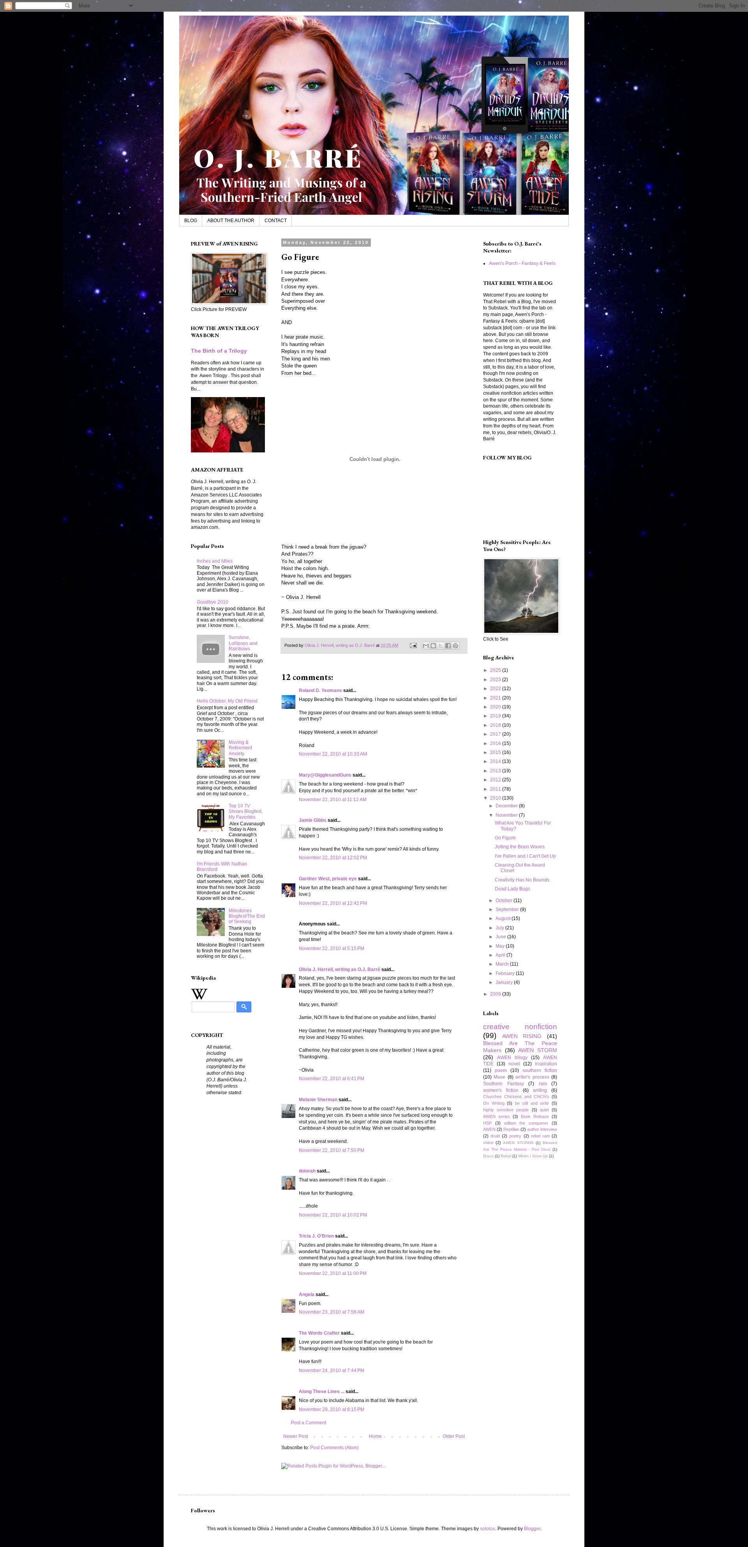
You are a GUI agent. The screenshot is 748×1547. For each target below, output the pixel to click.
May (501, 946)
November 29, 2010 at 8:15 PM (331, 1409)
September (508, 909)
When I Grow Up (533, 1156)
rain (543, 1083)
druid (495, 1136)
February (506, 973)
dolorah (307, 1171)
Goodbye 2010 (212, 602)
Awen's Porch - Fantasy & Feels (522, 263)
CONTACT (276, 220)
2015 (496, 752)
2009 (496, 994)
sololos (487, 1528)
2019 (496, 716)
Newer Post (295, 1436)
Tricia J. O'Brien (316, 1236)
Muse (499, 1077)
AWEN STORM (537, 1050)
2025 (496, 670)
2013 (496, 771)
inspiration (546, 1064)
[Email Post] (413, 645)
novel (514, 1064)
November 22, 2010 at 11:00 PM (333, 1273)
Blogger (532, 1528)
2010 (496, 798)
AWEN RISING (522, 1036)
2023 (496, 679)
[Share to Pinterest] (455, 646)
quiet (544, 1109)
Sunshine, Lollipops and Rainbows (243, 643)
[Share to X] (441, 646)
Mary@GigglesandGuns (325, 775)
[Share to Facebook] (448, 646)
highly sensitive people (506, 1109)
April (501, 955)
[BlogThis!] (433, 646)
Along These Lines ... (321, 1391)
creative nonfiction (520, 1027)
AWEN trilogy (512, 1057)
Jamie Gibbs (312, 820)
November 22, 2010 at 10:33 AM (333, 754)
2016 (496, 743)
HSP (487, 1123)
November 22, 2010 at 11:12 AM (333, 799)
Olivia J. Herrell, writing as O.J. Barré (339, 969)
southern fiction (539, 1070)
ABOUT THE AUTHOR (230, 220)
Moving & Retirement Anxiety (240, 748)
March (503, 964)
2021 (496, 698)
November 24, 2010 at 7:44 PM (331, 1370)
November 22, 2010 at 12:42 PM (333, 903)
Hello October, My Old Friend (227, 701)
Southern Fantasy (503, 1083)
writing (540, 1090)
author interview (542, 1129)
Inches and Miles (215, 561)
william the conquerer (526, 1123)
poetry (515, 1136)
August (504, 918)
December (507, 806)
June (501, 937)
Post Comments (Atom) (334, 1447)
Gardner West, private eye (328, 878)
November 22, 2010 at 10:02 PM (333, 1215)
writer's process (532, 1077)
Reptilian (511, 1129)
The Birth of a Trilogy (219, 351)
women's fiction (501, 1090)
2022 (496, 688)
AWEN (489, 1129)
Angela (306, 1294)
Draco (488, 1156)
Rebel (506, 1156)
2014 (496, 761)
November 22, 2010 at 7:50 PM (331, 1150)
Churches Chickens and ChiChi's (516, 1096)
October (504, 900)
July (500, 928)
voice (488, 1142)
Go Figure (505, 838)
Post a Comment (308, 1422)
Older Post (454, 1436)
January (505, 982)
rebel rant (540, 1136)
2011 (496, 789)
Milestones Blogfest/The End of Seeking (247, 916)
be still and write (532, 1103)
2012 (496, 779)
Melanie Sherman (318, 1099)
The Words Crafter (319, 1333)
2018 (496, 725)
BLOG (190, 220)
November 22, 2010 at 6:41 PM (331, 1078)
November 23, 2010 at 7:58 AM (331, 1312)
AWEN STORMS (518, 1143)
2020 (496, 707)
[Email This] (426, 646)
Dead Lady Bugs (512, 889)
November (507, 815)
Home (375, 1436)
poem (501, 1070)
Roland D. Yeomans (320, 690)
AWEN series (496, 1116)
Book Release (535, 1116)
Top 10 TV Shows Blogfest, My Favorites (246, 811)
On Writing (494, 1103)
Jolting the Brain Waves (520, 846)
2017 (496, 734)
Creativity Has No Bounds (522, 880)
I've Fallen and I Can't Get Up (525, 856)
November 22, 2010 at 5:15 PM (331, 948)
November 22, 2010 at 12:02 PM (333, 857)
